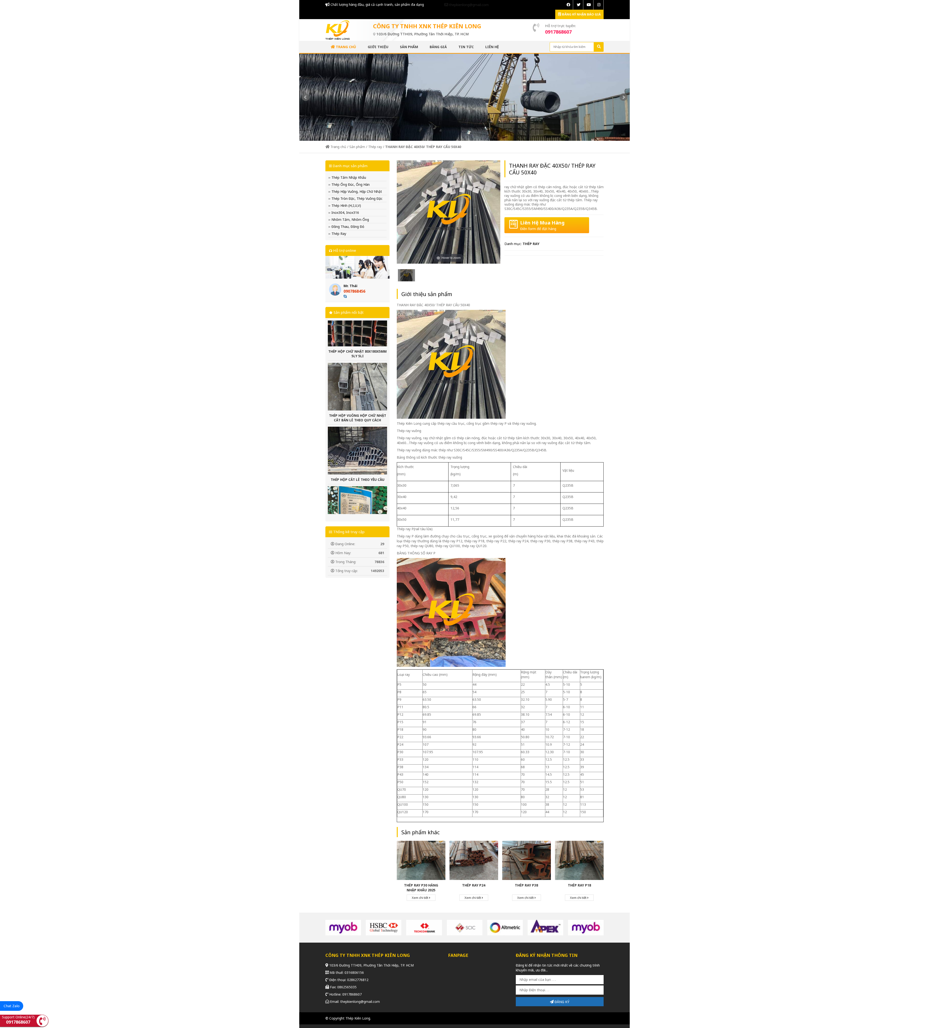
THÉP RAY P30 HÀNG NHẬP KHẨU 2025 (421, 887)
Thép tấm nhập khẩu (348, 177)
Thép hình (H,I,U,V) (345, 205)
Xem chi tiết (420, 897)
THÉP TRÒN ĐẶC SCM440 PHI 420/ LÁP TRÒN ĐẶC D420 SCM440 (357, 488)
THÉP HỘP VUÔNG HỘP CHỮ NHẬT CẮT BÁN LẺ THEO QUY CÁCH (357, 365)
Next (623, 97)
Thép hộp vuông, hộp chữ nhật (356, 191)
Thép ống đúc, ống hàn (350, 184)
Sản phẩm (409, 47)
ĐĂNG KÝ (561, 1001)
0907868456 (354, 291)
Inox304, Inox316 (344, 212)
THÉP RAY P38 (526, 885)
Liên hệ (492, 47)
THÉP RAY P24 (473, 885)
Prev (305, 97)
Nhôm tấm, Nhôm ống (349, 219)
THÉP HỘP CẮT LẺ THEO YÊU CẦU (357, 427)
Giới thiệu (378, 47)
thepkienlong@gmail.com (468, 4)
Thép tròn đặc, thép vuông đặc (356, 198)
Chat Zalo (12, 1005)
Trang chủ (345, 47)
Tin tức (466, 47)
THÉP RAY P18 (579, 885)
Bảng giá (438, 47)
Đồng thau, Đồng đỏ (347, 226)
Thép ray (375, 146)
